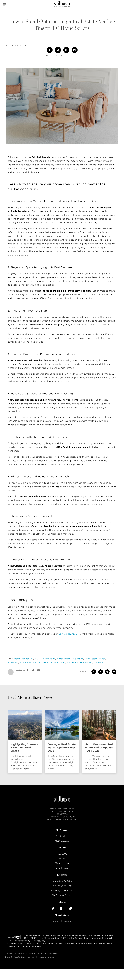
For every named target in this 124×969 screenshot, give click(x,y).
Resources (62, 875)
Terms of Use (62, 863)
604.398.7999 (68, 817)
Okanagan (77, 658)
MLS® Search (62, 830)
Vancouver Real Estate (79, 662)
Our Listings (62, 836)
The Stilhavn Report (62, 895)
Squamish (13, 662)
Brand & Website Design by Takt (19, 957)
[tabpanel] (26, 741)
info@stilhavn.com (62, 921)
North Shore (63, 658)
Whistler (98, 662)
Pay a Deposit (62, 868)
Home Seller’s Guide (62, 881)
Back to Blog (18, 45)
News (62, 858)
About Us (62, 854)
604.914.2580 (71, 819)
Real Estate (91, 658)
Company (62, 848)
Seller (102, 658)
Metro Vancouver (23, 658)
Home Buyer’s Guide (62, 886)
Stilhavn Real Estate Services (36, 662)
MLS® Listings (62, 841)
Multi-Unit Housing (45, 658)
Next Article (50, 55)
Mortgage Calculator (62, 890)
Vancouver (59, 662)
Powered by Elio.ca (45, 957)
